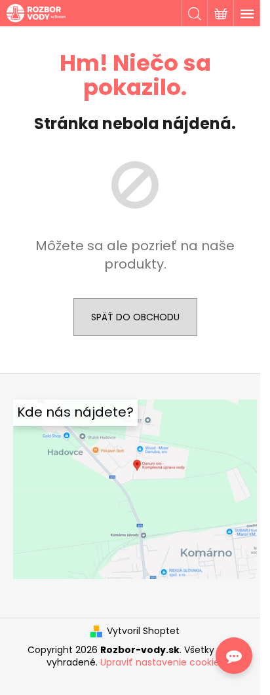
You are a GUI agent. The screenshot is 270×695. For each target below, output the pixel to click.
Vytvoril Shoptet (143, 631)
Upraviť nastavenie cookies (162, 662)
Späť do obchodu (135, 317)
